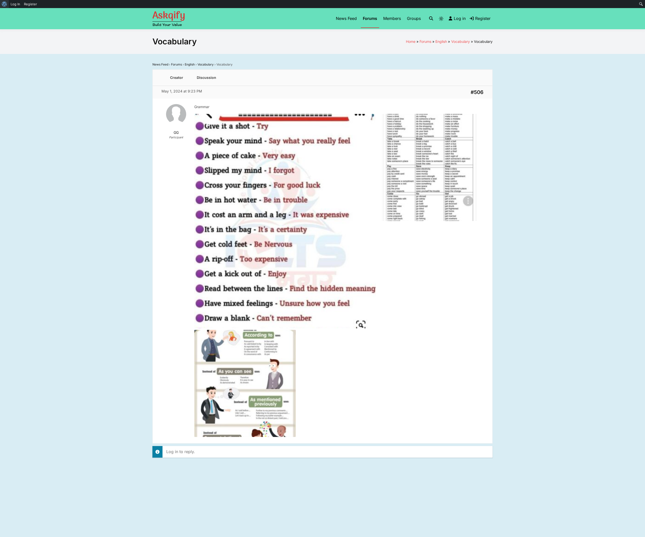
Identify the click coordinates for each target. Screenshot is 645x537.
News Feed (346, 18)
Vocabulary (206, 64)
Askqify (168, 16)
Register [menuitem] (30, 4)
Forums (370, 18)
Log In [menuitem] (15, 4)
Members (392, 18)
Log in (460, 18)
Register (483, 18)
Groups (414, 18)
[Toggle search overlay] (431, 18)
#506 (477, 92)
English (190, 64)
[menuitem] (4, 4)
